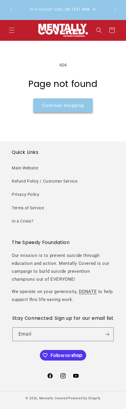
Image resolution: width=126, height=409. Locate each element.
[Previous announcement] (10, 9)
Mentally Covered (53, 398)
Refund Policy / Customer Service (44, 181)
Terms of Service (28, 208)
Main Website (25, 168)
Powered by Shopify (84, 398)
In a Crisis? (22, 221)
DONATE (88, 291)
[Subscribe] (107, 334)
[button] (11, 30)
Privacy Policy (25, 194)
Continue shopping (63, 105)
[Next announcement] (115, 9)
